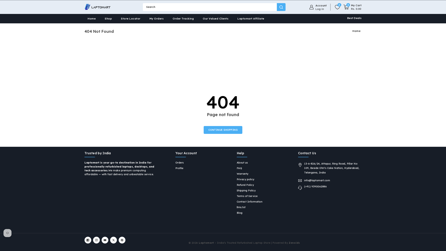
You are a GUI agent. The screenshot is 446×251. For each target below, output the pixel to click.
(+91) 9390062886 (315, 186)
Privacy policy (245, 179)
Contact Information (250, 201)
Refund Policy (245, 185)
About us (242, 162)
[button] (352, 7)
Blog (240, 212)
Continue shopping (223, 129)
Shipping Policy (246, 190)
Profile (179, 168)
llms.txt (241, 207)
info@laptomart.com (317, 180)
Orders (179, 162)
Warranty (242, 173)
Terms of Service (247, 196)
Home (356, 31)
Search (281, 7)
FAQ (239, 168)
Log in (320, 9)
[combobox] (214, 7)
